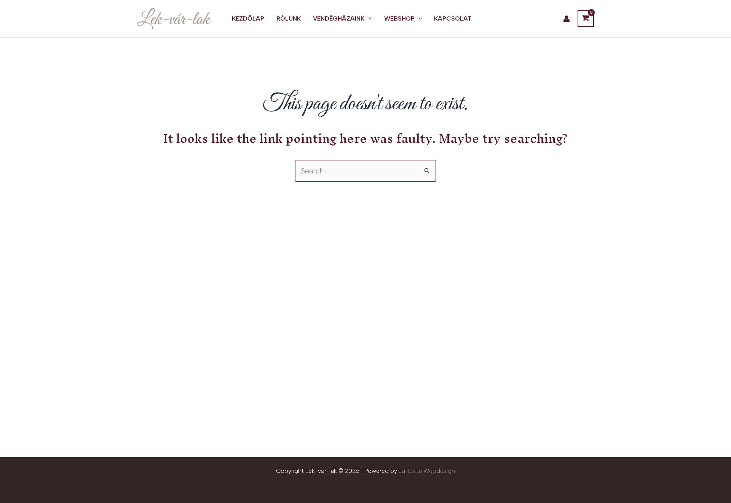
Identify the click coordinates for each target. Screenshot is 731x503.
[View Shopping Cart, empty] (586, 18)
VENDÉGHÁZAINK (338, 18)
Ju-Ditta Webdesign (427, 470)
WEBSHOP (399, 18)
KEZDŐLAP (248, 18)
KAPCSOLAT (453, 18)
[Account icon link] (566, 18)
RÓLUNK (288, 18)
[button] (368, 18)
